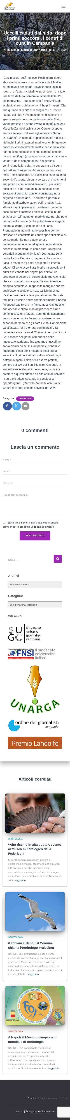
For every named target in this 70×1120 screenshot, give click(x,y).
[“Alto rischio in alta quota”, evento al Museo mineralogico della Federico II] (35, 812)
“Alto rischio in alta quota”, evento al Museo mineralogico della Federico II (34, 849)
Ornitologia (25, 399)
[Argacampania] (10, 6)
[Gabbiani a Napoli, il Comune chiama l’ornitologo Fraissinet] (35, 911)
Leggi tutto (20, 880)
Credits (32, 1098)
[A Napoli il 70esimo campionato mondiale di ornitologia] (35, 1005)
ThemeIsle (48, 1111)
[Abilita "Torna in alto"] (62, 1112)
